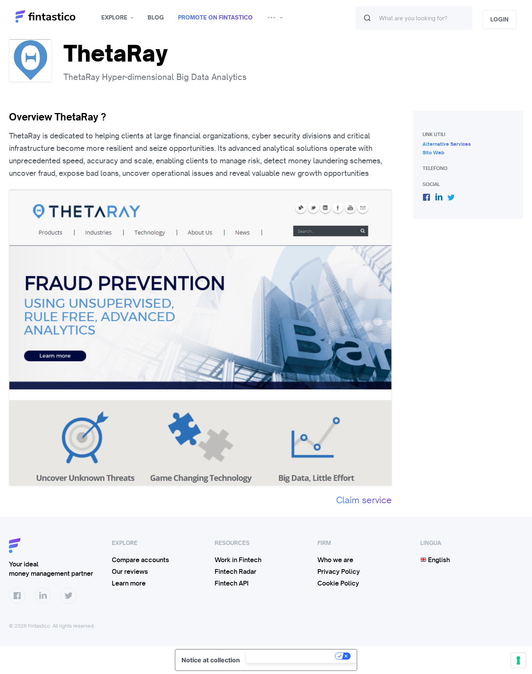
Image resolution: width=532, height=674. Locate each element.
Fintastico (55, 16)
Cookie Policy (338, 583)
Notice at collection (210, 660)
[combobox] (414, 18)
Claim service (364, 500)
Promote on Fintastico (215, 17)
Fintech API (231, 583)
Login (499, 19)
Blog (156, 17)
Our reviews (130, 571)
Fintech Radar (235, 571)
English (438, 560)
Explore (114, 17)
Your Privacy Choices (291, 656)
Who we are (335, 560)
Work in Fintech (238, 560)
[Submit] (367, 18)
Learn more (129, 583)
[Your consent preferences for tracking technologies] (518, 660)
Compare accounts (140, 560)
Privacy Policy (338, 571)
